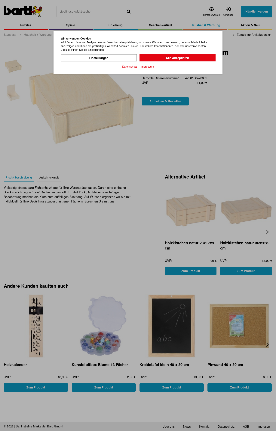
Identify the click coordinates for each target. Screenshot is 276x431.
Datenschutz (129, 66)
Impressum (147, 66)
